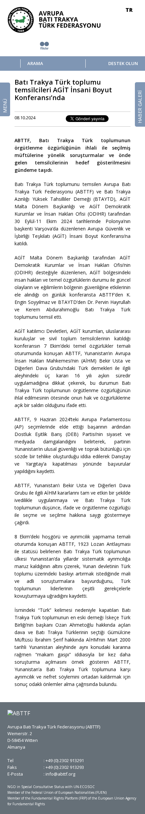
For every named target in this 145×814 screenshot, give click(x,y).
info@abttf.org (60, 774)
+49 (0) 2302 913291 (65, 760)
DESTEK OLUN (123, 63)
